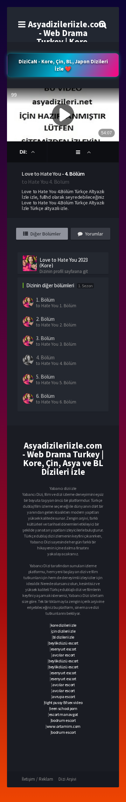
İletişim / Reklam (37, 779)
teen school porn (63, 708)
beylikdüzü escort (63, 643)
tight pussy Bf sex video (63, 702)
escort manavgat (63, 714)
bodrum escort (63, 720)
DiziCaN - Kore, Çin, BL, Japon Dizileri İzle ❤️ (63, 65)
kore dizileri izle (64, 625)
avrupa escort (63, 696)
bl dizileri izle (63, 637)
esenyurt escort (64, 649)
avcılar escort (63, 654)
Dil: (24, 152)
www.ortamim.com (64, 726)
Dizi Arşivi (67, 779)
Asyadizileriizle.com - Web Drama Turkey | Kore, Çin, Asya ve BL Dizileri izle (67, 42)
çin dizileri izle (63, 631)
